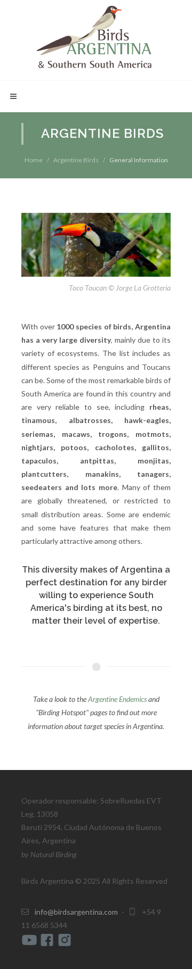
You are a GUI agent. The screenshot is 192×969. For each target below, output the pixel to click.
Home (34, 160)
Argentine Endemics (117, 698)
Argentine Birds (76, 160)
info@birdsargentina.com (76, 911)
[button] (32, 253)
